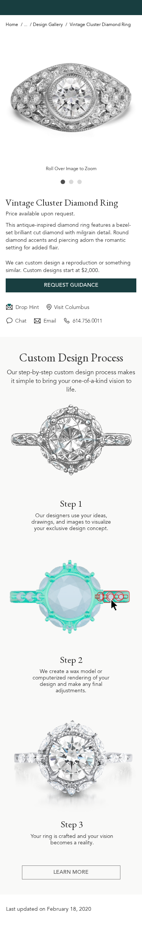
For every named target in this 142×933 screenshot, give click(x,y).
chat (21, 321)
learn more (71, 872)
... (25, 25)
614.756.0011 (87, 321)
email (50, 321)
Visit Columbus (71, 307)
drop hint (27, 307)
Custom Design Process (71, 357)
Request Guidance (71, 285)
